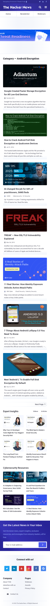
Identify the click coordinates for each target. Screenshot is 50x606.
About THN (7, 582)
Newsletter (25, 14)
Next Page (40, 404)
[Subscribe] (42, 544)
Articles (44, 411)
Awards (28, 585)
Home (8, 14)
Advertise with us (9, 585)
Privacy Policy (30, 588)
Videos (35, 411)
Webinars (42, 14)
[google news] (43, 568)
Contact (6, 588)
